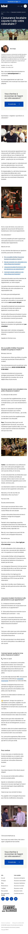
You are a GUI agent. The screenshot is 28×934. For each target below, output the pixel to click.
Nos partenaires (5, 893)
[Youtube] (16, 899)
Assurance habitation (19, 883)
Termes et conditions (5, 922)
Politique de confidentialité (18, 922)
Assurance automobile (20, 880)
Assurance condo (18, 888)
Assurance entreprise (19, 878)
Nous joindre (4, 890)
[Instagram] (7, 899)
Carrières (3, 888)
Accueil (3, 878)
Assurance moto (18, 890)
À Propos (3, 880)
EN (18, 6)
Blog (2, 883)
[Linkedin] (11, 899)
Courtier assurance (19, 893)
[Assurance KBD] (4, 6)
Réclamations (4, 885)
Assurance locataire (19, 885)
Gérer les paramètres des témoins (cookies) (10, 927)
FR (21, 6)
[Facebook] (3, 899)
